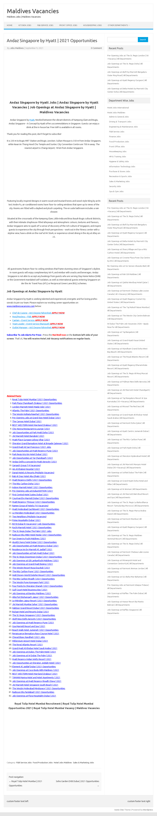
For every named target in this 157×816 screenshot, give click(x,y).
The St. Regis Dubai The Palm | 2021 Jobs (32, 531)
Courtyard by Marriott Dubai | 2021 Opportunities (35, 498)
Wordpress (148, 810)
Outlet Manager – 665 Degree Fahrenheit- (38, 327)
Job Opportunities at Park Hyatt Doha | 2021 (33, 432)
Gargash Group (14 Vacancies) (26, 465)
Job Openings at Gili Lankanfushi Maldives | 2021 (35, 560)
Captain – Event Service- (30, 320)
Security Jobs (115, 186)
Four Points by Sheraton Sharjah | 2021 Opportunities (37, 586)
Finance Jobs (115, 136)
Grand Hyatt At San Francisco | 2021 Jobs (31, 447)
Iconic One (119, 810)
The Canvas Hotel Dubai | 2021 (27, 421)
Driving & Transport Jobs (120, 122)
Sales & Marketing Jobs (83, 762)
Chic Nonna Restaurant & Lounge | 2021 (31, 429)
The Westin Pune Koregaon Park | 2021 (30, 582)
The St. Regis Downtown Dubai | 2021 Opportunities (37, 557)
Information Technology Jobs (122, 166)
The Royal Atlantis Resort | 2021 (27, 644)
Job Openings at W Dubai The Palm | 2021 (32, 655)
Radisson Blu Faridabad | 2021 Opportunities (33, 692)
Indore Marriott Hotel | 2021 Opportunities (32, 487)
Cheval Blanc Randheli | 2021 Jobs (28, 637)
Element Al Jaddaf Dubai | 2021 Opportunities (34, 666)
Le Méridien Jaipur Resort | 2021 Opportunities (34, 600)
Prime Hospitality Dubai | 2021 (26, 520)
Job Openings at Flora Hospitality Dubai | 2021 (34, 696)
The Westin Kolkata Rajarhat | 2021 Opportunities (35, 414)
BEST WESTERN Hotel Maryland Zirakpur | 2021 (34, 425)
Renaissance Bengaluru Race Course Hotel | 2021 (35, 633)
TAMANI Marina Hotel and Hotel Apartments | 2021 (36, 677)
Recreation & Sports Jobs (120, 176)
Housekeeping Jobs (92, 25)
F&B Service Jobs (45, 25)
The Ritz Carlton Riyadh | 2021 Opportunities (33, 579)
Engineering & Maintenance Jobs (123, 127)
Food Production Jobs (43, 762)
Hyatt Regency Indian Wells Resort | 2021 (31, 659)
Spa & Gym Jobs (116, 191)
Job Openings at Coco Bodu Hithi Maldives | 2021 (35, 670)
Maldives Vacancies (33, 11)
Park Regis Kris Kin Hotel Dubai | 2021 (30, 454)
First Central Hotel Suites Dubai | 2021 (30, 494)
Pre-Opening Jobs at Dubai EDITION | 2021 (32, 491)
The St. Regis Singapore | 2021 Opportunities (33, 615)
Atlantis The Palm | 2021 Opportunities (30, 410)
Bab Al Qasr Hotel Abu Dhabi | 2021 (29, 476)
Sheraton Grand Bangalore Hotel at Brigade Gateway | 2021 (40, 443)
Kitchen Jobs (25, 25)
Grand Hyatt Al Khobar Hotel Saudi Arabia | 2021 (34, 648)
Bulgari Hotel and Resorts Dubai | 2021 (30, 612)
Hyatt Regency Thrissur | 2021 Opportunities (33, 502)
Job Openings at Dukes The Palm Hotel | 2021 (34, 652)
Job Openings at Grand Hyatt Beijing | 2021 (32, 564)
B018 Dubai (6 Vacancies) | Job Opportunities (33, 524)
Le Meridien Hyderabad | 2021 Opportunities (33, 513)
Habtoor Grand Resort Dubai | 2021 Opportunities (35, 608)
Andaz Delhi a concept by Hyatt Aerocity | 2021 (34, 461)
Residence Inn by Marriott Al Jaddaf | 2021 (32, 549)
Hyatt (31, 120)
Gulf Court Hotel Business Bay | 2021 (29, 590)
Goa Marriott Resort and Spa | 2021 (28, 626)
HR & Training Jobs (117, 156)
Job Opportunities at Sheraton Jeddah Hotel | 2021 (36, 663)
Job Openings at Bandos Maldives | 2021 (31, 593)
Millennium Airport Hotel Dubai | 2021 (30, 641)
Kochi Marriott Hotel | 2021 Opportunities (32, 527)
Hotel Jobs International (118, 108)
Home (9, 25)
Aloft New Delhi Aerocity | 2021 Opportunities (34, 619)
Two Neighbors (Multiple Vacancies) (29, 516)
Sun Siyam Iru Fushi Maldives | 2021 (29, 538)
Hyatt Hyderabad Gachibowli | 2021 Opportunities (35, 509)
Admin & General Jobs (119, 117)
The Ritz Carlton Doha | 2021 (26, 483)
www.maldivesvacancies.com (20, 306)
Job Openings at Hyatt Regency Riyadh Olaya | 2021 (36, 681)
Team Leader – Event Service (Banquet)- (37, 324)
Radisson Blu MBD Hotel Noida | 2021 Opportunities (36, 535)
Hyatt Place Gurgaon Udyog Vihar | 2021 (31, 440)
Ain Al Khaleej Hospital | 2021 (26, 469)
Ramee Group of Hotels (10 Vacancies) (30, 505)
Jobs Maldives (17, 48)
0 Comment (96, 48)
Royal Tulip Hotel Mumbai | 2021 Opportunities (34, 399)
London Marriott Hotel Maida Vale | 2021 (31, 407)
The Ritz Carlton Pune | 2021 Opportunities (32, 571)
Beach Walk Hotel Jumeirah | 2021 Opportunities (35, 630)
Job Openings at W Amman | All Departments (127, 489)
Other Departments (118, 25)
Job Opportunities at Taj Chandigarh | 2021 (32, 458)
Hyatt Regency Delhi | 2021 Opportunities (32, 480)
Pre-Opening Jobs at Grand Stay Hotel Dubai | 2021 (36, 418)
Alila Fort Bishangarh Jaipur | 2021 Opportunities (35, 597)
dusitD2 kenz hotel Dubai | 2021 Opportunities (34, 542)
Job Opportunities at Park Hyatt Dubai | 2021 (33, 553)
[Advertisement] (54, 74)
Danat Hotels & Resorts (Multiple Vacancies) (33, 472)
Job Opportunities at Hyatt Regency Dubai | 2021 (35, 546)
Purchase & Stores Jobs (119, 171)
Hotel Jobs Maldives (63, 762)
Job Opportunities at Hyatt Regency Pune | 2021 (35, 451)
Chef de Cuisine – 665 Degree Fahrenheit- (38, 313)
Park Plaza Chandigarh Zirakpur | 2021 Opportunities (37, 403)
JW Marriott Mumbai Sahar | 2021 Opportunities (34, 604)
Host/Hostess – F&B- (28, 316)
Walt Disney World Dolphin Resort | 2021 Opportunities (38, 575)
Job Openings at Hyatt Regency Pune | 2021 (33, 622)
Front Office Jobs (68, 25)
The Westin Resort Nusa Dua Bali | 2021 (31, 568)
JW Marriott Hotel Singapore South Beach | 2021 (35, 685)
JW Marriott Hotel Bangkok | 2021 (28, 436)
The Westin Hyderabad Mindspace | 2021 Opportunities (38, 688)
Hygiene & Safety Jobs (119, 161)
